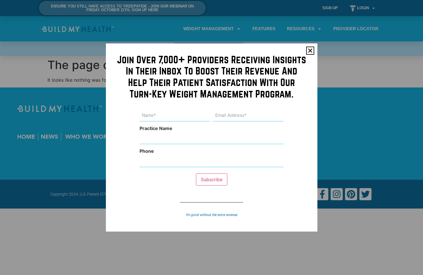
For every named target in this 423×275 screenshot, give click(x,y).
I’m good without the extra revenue (211, 215)
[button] (310, 51)
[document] (211, 137)
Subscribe (211, 179)
